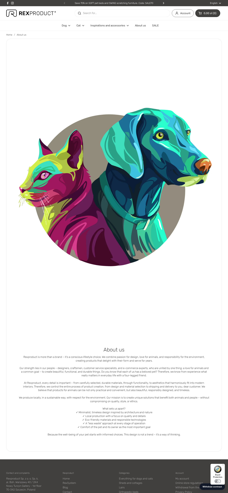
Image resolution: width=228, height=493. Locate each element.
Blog (65, 487)
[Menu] (223, 466)
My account (182, 478)
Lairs (122, 487)
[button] (207, 13)
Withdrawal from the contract (192, 487)
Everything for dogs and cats (136, 478)
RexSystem (69, 482)
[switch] (218, 481)
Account (185, 13)
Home (9, 34)
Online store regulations (189, 482)
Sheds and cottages (130, 482)
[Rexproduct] (31, 13)
